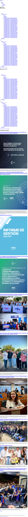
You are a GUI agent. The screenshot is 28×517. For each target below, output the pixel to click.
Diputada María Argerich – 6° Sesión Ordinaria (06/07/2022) (10, 23)
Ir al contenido (1, 0)
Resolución (4, 4)
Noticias (2, 2)
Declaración (5, 16)
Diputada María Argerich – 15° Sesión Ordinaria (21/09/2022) (10, 28)
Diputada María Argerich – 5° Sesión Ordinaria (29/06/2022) (10, 22)
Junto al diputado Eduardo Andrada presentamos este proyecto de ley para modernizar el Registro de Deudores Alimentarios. (13, 133)
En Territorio (2, 38)
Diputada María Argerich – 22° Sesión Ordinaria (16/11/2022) (10, 59)
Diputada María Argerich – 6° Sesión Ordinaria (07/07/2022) (10, 24)
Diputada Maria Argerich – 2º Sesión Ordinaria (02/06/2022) (10, 21)
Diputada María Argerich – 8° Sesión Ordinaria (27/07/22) (10, 25)
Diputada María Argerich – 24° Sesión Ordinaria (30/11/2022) (10, 32)
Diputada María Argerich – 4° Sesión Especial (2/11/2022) (10, 31)
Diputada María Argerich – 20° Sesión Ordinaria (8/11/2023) (10, 36)
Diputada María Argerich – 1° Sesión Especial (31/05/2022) (10, 19)
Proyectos (2, 3)
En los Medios (2, 66)
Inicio (2, 13)
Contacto (2, 5)
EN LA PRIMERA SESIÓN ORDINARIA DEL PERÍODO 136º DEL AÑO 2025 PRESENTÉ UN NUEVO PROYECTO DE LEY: (14, 257)
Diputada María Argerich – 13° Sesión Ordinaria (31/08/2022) (10, 26)
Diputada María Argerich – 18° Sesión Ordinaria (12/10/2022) (10, 56)
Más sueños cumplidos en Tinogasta (6, 445)
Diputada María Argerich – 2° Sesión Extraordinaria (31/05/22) (11, 20)
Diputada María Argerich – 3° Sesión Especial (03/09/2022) (10, 27)
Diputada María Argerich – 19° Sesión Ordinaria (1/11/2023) (10, 35)
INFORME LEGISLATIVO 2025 (6, 215)
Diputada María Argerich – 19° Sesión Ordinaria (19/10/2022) (10, 29)
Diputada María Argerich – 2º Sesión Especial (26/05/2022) (10, 18)
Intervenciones (4, 17)
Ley (4, 15)
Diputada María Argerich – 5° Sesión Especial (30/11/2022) (10, 34)
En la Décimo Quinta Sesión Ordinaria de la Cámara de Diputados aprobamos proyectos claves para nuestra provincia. (13, 376)
